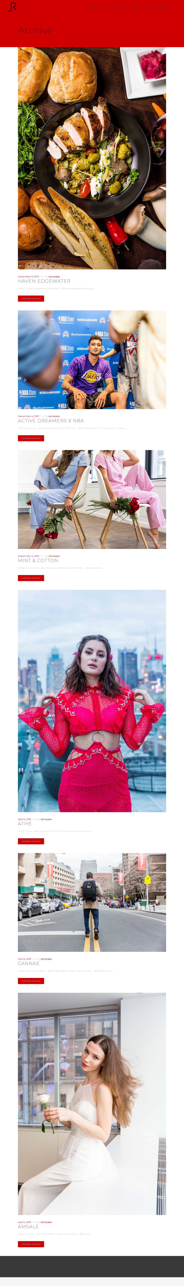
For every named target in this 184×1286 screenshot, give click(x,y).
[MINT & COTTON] (92, 499)
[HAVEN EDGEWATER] (92, 158)
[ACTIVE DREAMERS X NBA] (92, 359)
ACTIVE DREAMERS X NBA (51, 421)
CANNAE (29, 963)
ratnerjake (54, 276)
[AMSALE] (92, 1104)
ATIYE (25, 824)
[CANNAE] (92, 902)
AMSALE (28, 1226)
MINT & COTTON (38, 560)
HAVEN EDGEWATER (44, 281)
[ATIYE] (92, 701)
